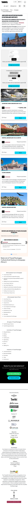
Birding (5, 335)
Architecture (6, 359)
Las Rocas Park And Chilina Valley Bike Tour (12, 289)
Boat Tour (5, 341)
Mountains (6, 355)
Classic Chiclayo (7, 308)
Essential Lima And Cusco (9, 304)
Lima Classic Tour (7, 299)
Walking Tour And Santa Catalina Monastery (12, 287)
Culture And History (7, 351)
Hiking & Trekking (7, 332)
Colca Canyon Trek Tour (8, 283)
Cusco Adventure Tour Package (10, 316)
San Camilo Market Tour (8, 285)
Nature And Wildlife (7, 353)
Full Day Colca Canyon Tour (9, 290)
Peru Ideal (6, 314)
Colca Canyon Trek (7, 274)
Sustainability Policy (15, 464)
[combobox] (14, 52)
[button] (1, 242)
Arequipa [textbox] (11, 56)
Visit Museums (6, 337)
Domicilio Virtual (14, 437)
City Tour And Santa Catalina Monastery (12, 276)
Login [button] (6, 6)
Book (20, 118)
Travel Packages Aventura (9, 325)
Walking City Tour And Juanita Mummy (11, 281)
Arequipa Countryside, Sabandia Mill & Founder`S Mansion (14, 279)
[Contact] (19, 6)
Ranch (5, 343)
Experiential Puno (7, 312)
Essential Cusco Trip (8, 310)
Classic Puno (6, 302)
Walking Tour (6, 345)
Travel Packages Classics (9, 323)
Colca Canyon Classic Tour (9, 292)
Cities (5, 357)
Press (15, 466)
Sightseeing (6, 339)
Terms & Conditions (15, 463)
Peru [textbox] (11, 52)
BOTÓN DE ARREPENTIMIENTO (14, 501)
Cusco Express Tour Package (9, 306)
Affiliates (15, 461)
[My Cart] (24, 6)
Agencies (14, 6)
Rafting (5, 333)
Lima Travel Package (8, 300)
